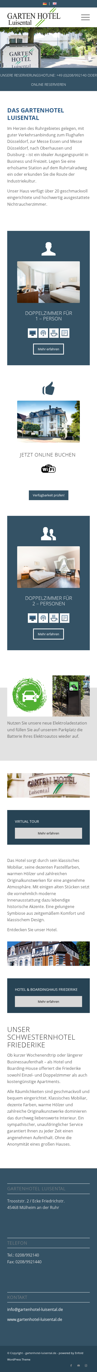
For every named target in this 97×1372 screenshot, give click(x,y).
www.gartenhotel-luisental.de (34, 1319)
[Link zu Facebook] (71, 1365)
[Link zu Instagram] (86, 1365)
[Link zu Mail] (78, 1365)
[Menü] (83, 17)
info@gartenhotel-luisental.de (35, 1309)
